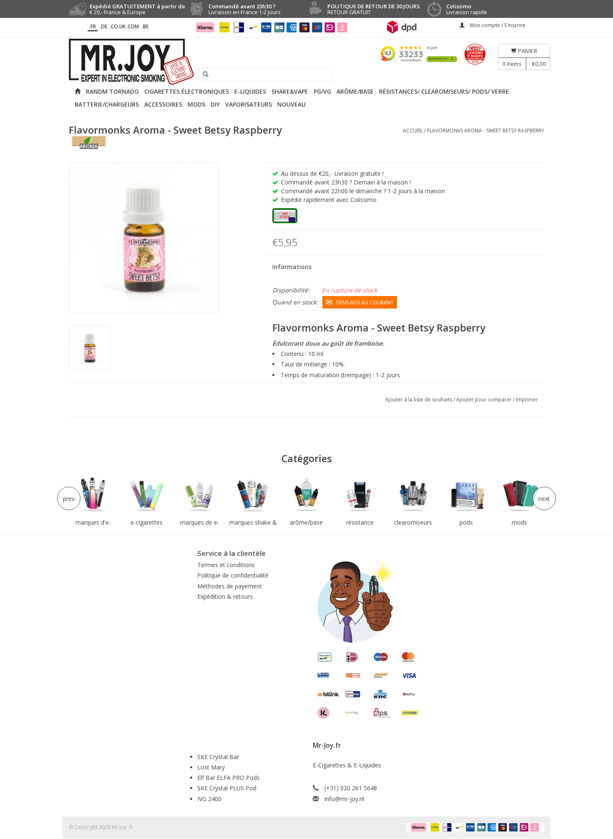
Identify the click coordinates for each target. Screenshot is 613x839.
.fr (92, 26)
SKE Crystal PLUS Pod (226, 788)
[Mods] (519, 495)
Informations (292, 267)
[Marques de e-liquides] (199, 495)
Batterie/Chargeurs (107, 104)
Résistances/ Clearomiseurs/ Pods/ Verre (444, 91)
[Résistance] (359, 495)
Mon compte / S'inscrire (497, 25)
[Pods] (466, 495)
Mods (196, 104)
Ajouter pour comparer (484, 399)
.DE (103, 26)
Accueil (413, 130)
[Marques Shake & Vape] (253, 495)
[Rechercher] (202, 74)
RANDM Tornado (112, 91)
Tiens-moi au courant (365, 302)
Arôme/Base (355, 91)
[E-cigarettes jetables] (146, 495)
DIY (215, 104)
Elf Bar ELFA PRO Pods (228, 778)
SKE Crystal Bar (218, 757)
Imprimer (527, 399)
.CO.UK (118, 26)
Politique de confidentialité (233, 575)
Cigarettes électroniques (186, 91)
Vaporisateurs (248, 104)
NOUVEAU (291, 104)
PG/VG (322, 91)
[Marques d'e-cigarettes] (93, 495)
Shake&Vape (289, 91)
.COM (132, 26)
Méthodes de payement (229, 586)
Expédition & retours (225, 596)
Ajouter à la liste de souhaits (419, 399)
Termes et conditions (226, 565)
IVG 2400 (209, 799)
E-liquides (250, 91)
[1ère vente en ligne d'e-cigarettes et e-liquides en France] (306, 62)
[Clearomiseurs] (412, 495)
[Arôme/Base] (306, 495)
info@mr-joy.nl (344, 799)
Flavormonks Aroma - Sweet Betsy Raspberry (485, 130)
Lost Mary (211, 767)
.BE (145, 26)
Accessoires (163, 104)
